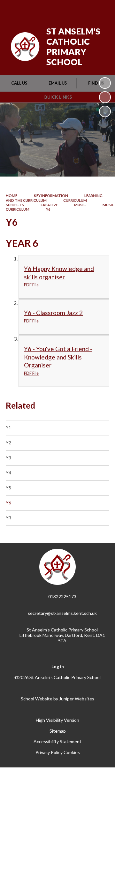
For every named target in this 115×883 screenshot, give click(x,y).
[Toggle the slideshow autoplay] (105, 83)
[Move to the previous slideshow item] (105, 97)
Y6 (48, 209)
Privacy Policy (49, 752)
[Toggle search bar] (85, 9)
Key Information (51, 195)
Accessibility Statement (57, 741)
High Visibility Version (57, 720)
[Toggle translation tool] (69, 9)
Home (11, 195)
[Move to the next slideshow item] (105, 111)
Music (80, 205)
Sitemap (58, 731)
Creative (49, 205)
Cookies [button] (72, 752)
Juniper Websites (76, 698)
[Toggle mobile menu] (102, 9)
